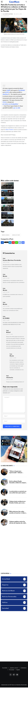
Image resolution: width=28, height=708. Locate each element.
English (18, 671)
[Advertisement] (14, 65)
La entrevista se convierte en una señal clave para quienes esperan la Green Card (18, 495)
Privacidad (11, 671)
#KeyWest (5, 96)
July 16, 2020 (16, 110)
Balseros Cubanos (5, 236)
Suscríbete (4, 669)
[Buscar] (26, 1)
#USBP (8, 92)
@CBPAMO (22, 92)
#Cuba (4, 104)
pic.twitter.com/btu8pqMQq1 (10, 106)
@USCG (7, 94)
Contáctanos (24, 669)
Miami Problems (10, 131)
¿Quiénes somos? (14, 669)
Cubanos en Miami (16, 236)
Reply (4, 260)
